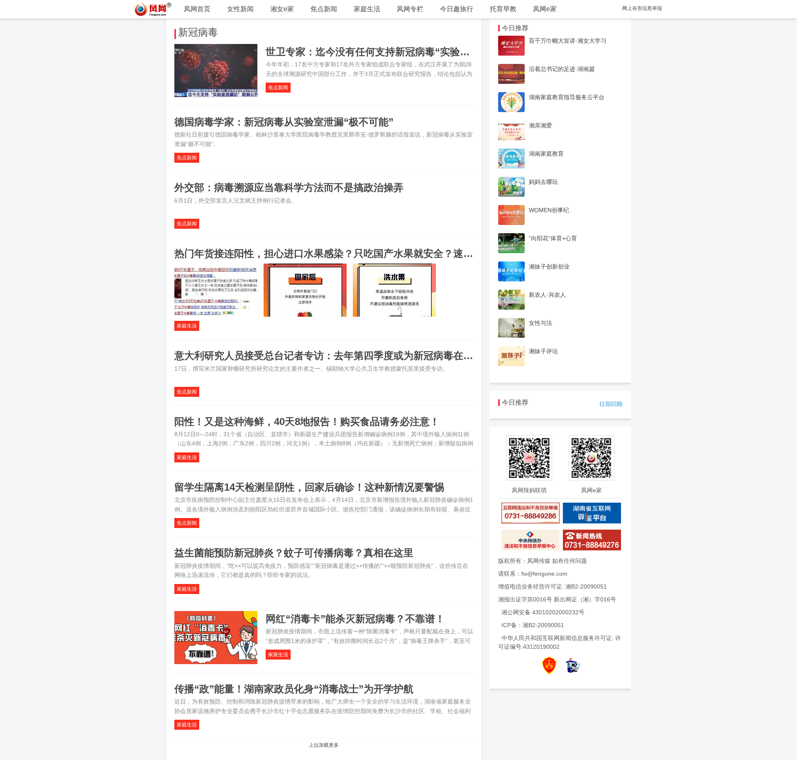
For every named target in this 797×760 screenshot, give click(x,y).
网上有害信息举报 (642, 8)
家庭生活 (367, 8)
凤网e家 (545, 8)
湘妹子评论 (543, 351)
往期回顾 (611, 404)
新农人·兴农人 (547, 294)
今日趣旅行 (456, 8)
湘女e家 (282, 8)
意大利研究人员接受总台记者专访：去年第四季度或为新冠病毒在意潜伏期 (338, 355)
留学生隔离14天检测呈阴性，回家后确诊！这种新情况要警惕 (309, 487)
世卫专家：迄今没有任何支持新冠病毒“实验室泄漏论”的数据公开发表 (420, 51)
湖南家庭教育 (546, 153)
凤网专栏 (410, 8)
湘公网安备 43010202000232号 (542, 612)
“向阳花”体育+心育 (553, 238)
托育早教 (503, 8)
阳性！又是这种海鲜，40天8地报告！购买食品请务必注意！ (307, 421)
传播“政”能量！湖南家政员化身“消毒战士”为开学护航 (293, 688)
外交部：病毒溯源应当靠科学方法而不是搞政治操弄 (288, 187)
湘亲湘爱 (540, 125)
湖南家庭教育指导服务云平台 (566, 97)
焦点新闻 (323, 8)
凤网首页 (197, 8)
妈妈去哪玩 (543, 181)
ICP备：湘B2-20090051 (532, 625)
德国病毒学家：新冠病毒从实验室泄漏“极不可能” (284, 121)
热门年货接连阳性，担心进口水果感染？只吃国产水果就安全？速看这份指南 (343, 253)
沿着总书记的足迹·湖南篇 (562, 69)
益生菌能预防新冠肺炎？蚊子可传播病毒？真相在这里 (293, 552)
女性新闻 (240, 8)
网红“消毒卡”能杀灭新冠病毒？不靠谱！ (355, 618)
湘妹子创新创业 (549, 266)
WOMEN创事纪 (549, 210)
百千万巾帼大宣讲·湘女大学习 (567, 40)
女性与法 (540, 323)
